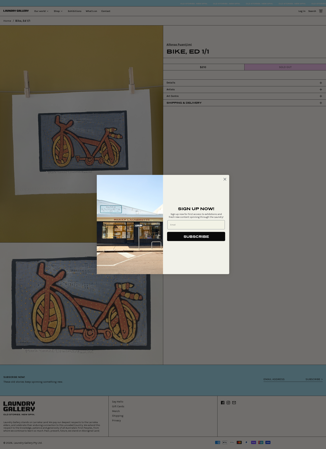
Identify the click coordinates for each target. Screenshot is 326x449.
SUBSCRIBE (196, 236)
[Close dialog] (225, 179)
